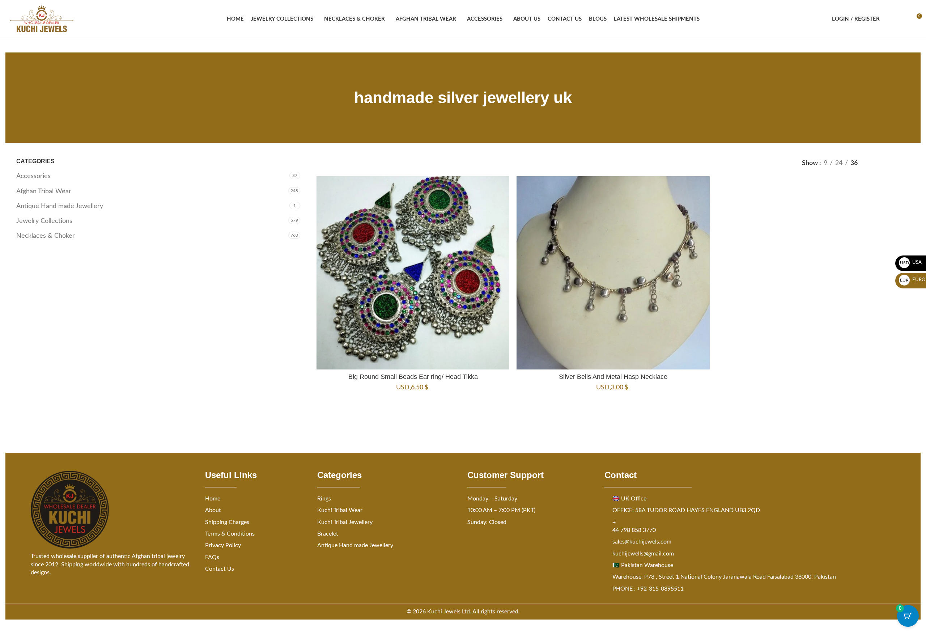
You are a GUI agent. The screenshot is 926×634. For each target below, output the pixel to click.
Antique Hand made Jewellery (59, 206)
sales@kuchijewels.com (641, 542)
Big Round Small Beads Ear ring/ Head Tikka (413, 376)
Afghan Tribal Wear (43, 191)
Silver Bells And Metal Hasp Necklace (613, 376)
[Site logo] (41, 19)
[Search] (889, 19)
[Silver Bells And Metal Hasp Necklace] (613, 272)
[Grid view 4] (905, 163)
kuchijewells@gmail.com (643, 554)
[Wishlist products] (902, 19)
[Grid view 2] (875, 163)
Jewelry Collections (44, 221)
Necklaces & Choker (45, 236)
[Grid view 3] (890, 163)
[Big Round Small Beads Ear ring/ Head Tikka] (413, 272)
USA (911, 262)
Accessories (33, 176)
